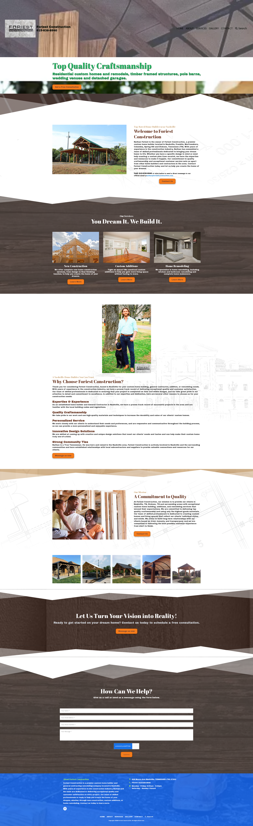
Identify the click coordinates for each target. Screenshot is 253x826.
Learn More (75, 282)
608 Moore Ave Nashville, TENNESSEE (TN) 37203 (154, 779)
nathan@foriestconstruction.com (159, 175)
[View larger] (66, 569)
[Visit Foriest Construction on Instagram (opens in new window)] (65, 808)
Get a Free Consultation (67, 87)
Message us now (63, 456)
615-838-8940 (145, 782)
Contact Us (167, 181)
